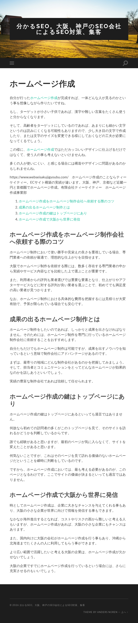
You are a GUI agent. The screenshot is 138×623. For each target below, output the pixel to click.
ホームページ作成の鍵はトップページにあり (53, 213)
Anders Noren (107, 612)
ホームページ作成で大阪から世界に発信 (49, 219)
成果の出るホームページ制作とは (44, 207)
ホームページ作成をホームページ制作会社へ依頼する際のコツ (66, 201)
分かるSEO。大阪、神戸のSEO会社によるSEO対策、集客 (69, 29)
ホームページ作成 (44, 98)
